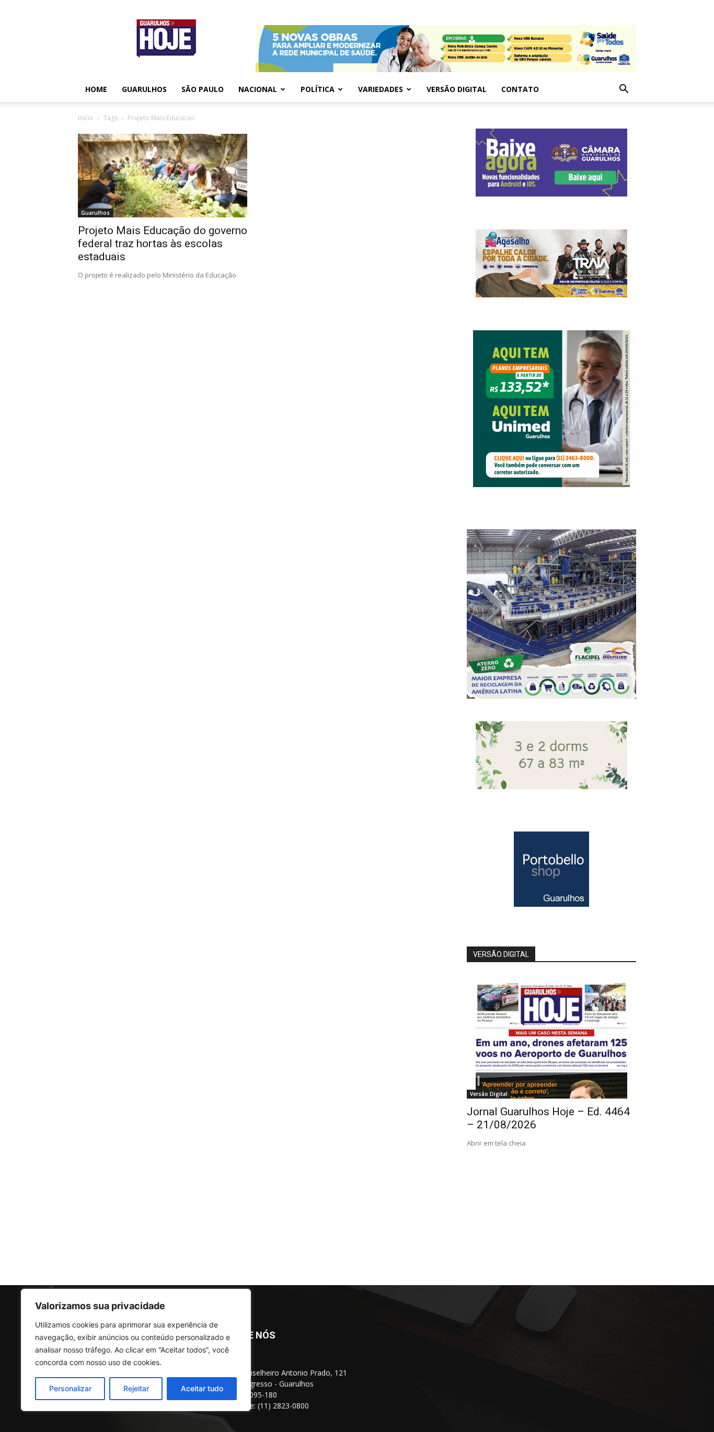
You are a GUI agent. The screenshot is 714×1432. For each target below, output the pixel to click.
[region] (136, 1350)
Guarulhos (144, 89)
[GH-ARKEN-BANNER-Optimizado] (551, 786)
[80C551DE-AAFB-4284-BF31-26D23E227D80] (551, 484)
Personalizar (70, 1388)
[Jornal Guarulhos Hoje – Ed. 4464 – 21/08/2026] (551, 1037)
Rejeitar (136, 1388)
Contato (520, 89)
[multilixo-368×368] (551, 696)
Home (96, 89)
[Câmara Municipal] (551, 194)
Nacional (257, 89)
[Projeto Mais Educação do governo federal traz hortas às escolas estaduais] (162, 175)
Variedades (380, 89)
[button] (623, 90)
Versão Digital (457, 89)
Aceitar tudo (202, 1388)
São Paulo (202, 89)
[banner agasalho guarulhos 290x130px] (551, 294)
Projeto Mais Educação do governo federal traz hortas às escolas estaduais (162, 243)
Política (318, 89)
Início (86, 117)
